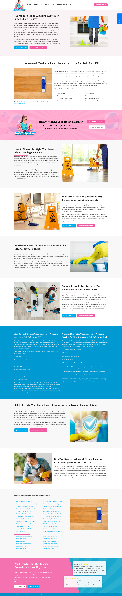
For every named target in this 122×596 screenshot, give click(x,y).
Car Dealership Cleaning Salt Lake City (52, 516)
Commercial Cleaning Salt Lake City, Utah (52, 521)
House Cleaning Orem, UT (22, 546)
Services (36, 5)
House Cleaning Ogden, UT (22, 551)
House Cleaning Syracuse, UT (50, 543)
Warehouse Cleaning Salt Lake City (51, 511)
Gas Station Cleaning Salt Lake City (24, 523)
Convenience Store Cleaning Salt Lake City (25, 513)
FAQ (53, 5)
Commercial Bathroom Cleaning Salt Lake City (26, 504)
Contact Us (67, 5)
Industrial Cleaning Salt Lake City (23, 526)
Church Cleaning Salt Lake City (50, 518)
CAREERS (58, 5)
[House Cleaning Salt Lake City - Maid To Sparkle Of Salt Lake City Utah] (19, 5)
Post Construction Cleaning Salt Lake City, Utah (54, 531)
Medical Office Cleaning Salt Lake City (25, 528)
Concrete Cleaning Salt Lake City (23, 511)
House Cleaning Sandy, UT (22, 548)
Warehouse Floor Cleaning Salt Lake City (52, 513)
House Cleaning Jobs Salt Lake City (51, 528)
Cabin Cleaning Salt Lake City (50, 523)
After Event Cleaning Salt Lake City (24, 501)
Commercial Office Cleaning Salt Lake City (25, 508)
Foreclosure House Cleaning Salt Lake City (25, 521)
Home (29, 5)
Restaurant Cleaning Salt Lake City (51, 504)
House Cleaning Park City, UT (50, 536)
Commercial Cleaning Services (40, 101)
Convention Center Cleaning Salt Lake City (25, 516)
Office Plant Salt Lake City (22, 531)
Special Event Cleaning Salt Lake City (51, 508)
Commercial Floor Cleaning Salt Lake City (25, 506)
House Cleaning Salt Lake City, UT (24, 536)
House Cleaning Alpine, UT (49, 541)
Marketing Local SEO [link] (41, 594)
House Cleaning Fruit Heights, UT (51, 546)
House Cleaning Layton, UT (22, 538)
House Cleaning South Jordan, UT (51, 538)
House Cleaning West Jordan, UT (23, 543)
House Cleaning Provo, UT (22, 541)
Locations (45, 5)
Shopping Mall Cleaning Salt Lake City (52, 506)
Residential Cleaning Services (25, 101)
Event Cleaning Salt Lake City (23, 518)
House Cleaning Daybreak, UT (50, 548)
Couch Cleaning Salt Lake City (50, 526)
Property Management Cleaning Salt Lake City (53, 501)
